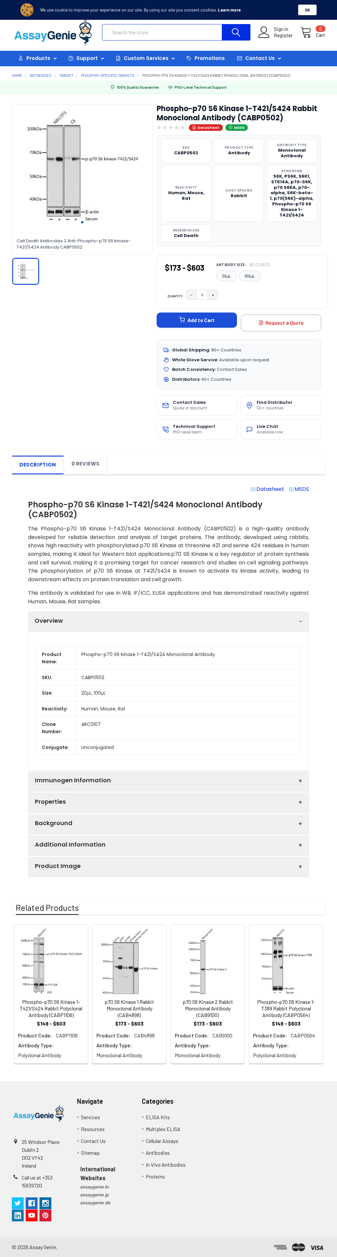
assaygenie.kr (94, 1186)
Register (283, 35)
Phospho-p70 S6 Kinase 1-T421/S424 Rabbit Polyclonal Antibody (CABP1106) (51, 1008)
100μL (250, 276)
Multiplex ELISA (163, 1129)
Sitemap (90, 1153)
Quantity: (175, 296)
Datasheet (208, 127)
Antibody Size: (243, 264)
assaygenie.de (95, 1202)
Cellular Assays (162, 1141)
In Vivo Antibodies (166, 1164)
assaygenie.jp (94, 1194)
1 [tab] (82, 222)
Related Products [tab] (47, 908)
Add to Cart (201, 320)
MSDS (239, 127)
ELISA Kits (158, 1117)
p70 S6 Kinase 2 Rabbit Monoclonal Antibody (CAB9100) (208, 1008)
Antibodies (158, 1153)
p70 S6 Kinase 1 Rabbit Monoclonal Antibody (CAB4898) (129, 1008)
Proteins (155, 1176)
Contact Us (93, 1141)
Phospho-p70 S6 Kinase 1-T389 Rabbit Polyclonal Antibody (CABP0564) (286, 1008)
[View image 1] (26, 271)
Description (37, 464)
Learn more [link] (229, 10)
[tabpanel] (82, 167)
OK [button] (307, 10)
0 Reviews (85, 463)
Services (90, 1117)
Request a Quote (285, 323)
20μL (226, 276)
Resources (93, 1129)
